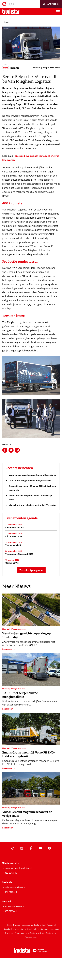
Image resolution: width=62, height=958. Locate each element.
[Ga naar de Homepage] (10, 11)
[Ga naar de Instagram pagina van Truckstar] (22, 848)
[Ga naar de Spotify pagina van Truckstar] (49, 848)
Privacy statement (22, 933)
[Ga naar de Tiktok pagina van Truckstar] (12, 848)
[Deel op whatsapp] (17, 450)
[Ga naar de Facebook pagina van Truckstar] (31, 848)
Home (7, 22)
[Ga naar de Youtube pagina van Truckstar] (40, 848)
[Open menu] (58, 11)
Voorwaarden (30, 937)
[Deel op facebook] (4, 450)
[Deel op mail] (11, 450)
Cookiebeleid (51, 933)
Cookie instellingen (37, 933)
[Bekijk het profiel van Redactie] (10, 68)
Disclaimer (9, 933)
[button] (51, 4)
